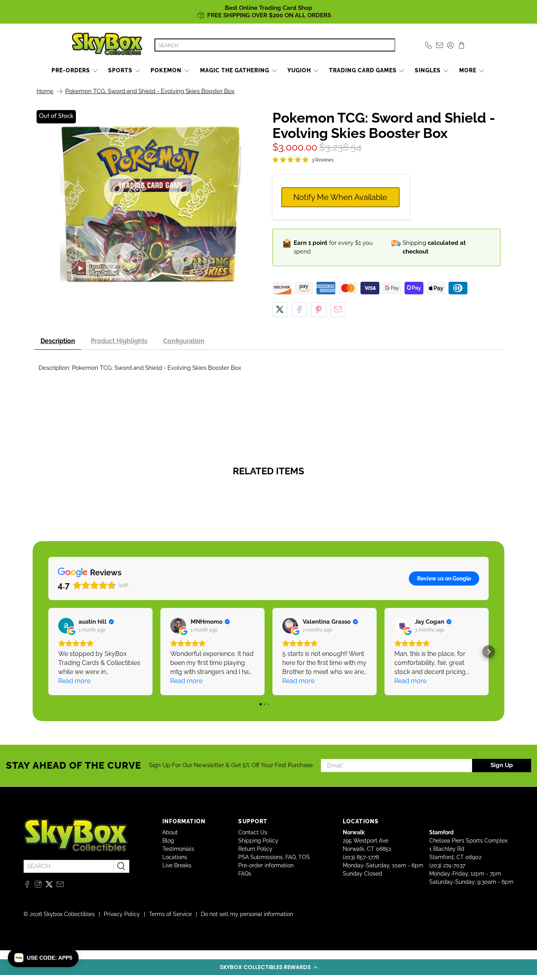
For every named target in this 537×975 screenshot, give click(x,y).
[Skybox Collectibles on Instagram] (38, 886)
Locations (174, 857)
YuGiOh (299, 70)
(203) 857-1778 (361, 857)
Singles (428, 70)
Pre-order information (266, 865)
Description (57, 341)
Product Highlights (119, 341)
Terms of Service (170, 914)
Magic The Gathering (234, 70)
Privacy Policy (122, 914)
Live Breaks (176, 865)
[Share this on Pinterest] (318, 309)
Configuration (183, 341)
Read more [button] (74, 681)
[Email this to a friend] (338, 309)
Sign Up (502, 765)
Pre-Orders (70, 70)
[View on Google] (66, 625)
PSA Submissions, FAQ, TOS (274, 857)
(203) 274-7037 (447, 865)
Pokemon (166, 70)
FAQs (244, 873)
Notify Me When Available (340, 197)
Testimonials (178, 849)
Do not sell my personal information (247, 914)
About (170, 832)
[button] (268, 967)
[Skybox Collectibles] (107, 45)
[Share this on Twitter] (279, 309)
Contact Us (252, 832)
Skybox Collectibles (69, 914)
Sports (120, 70)
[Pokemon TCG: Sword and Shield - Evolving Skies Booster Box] (151, 204)
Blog (168, 840)
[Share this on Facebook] (299, 309)
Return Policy (255, 849)
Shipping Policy (258, 840)
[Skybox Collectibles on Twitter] (49, 886)
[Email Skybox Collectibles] (60, 886)
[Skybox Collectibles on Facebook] (27, 886)
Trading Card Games (363, 70)
